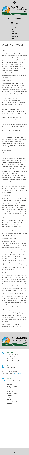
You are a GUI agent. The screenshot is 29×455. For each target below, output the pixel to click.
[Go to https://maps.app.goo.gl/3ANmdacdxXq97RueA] (14, 2)
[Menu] (14, 452)
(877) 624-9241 (16, 373)
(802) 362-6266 (14, 18)
